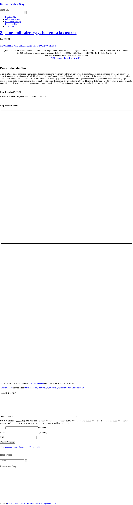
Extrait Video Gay (12, 4)
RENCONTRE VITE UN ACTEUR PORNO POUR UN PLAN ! (28, 46)
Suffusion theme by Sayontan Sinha (41, 503)
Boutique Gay (11, 17)
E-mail (2, 432)
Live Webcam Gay (13, 22)
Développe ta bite (12, 19)
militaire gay (54, 388)
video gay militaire (36, 383)
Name (2, 428)
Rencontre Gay (11, 24)
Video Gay (9, 26)
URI (2, 437)
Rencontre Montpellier (16, 503)
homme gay (43, 388)
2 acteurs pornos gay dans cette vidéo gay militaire (22, 447)
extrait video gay (31, 388)
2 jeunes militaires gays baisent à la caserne (38, 32)
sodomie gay (65, 388)
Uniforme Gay (6, 388)
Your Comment (6, 416)
